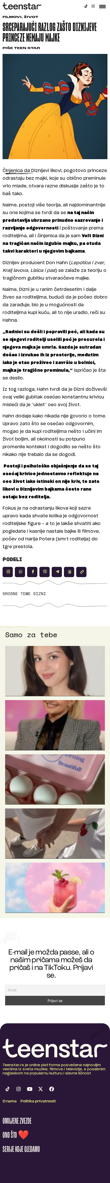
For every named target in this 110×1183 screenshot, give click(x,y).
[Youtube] (29, 1089)
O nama (10, 1101)
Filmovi (12, 17)
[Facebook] (51, 1089)
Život (31, 17)
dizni (39, 593)
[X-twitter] (40, 1089)
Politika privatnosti (38, 1101)
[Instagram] (93, 6)
